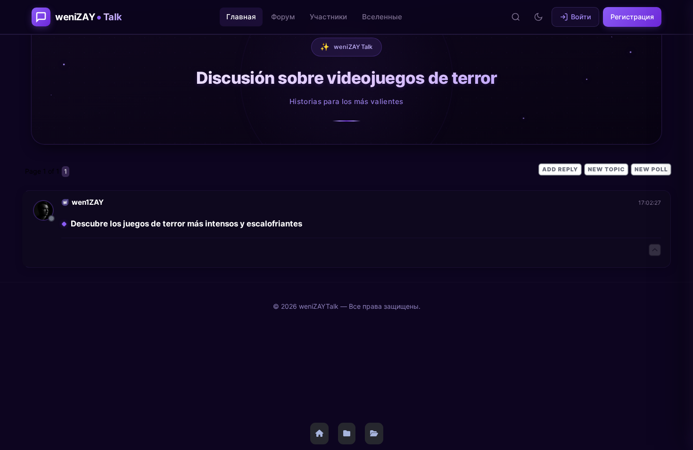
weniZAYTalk (346, 46)
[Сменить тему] (538, 17)
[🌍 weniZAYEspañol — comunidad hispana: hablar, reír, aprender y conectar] (346, 433)
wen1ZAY (88, 202)
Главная (241, 16)
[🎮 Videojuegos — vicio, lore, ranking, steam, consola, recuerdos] (374, 433)
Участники (328, 16)
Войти (581, 17)
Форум (283, 16)
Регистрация (632, 17)
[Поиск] (515, 17)
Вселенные (382, 16)
